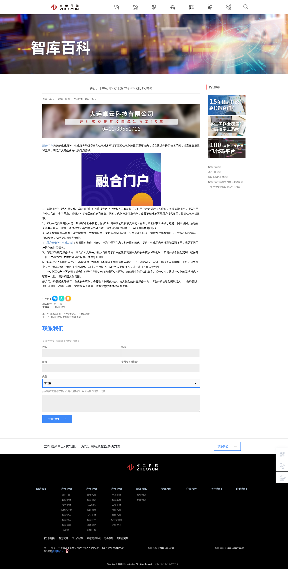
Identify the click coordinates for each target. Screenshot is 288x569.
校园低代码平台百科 (218, 176)
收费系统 (91, 495)
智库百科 (172, 7)
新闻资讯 (154, 7)
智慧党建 (91, 500)
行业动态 (141, 495)
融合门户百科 (215, 171)
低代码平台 (66, 510)
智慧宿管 (66, 525)
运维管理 (116, 525)
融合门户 (58, 303)
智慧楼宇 (91, 520)
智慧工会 (116, 500)
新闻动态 (141, 500)
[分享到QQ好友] (68, 298)
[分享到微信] (55, 298)
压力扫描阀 (77, 538)
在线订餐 (91, 530)
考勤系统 (116, 510)
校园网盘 (91, 510)
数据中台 (66, 500)
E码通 (66, 530)
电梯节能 (108, 538)
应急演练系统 (94, 538)
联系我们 (228, 7)
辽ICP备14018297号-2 (167, 563)
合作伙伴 (191, 7)
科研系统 (116, 515)
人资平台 (116, 505)
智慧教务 (66, 520)
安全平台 (91, 515)
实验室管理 (116, 520)
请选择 (47, 383)
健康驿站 (91, 525)
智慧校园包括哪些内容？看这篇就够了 (227, 181)
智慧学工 (66, 515)
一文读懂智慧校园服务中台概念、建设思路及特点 (227, 186)
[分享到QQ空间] (61, 298)
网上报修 (116, 495)
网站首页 (116, 7)
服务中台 (66, 505)
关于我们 (210, 7)
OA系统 (92, 505)
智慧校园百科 (215, 166)
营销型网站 (122, 538)
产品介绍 (135, 7)
